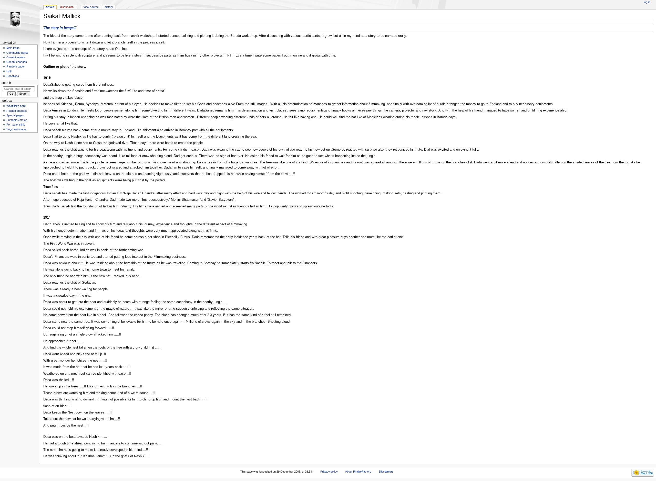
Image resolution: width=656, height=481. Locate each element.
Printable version (16, 119)
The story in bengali (60, 28)
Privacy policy (329, 471)
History (109, 6)
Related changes (16, 110)
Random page (15, 66)
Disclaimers (386, 471)
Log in (647, 2)
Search (6, 82)
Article (50, 6)
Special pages (15, 115)
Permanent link (15, 124)
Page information (16, 129)
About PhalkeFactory (358, 471)
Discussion (67, 6)
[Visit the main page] (20, 20)
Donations (12, 75)
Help (9, 71)
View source (91, 6)
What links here (16, 105)
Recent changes (16, 61)
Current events (15, 57)
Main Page (12, 47)
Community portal (17, 52)
